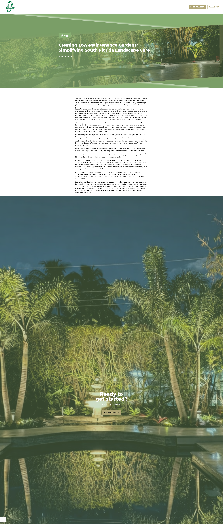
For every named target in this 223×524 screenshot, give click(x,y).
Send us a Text (197, 7)
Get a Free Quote (111, 413)
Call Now (214, 7)
